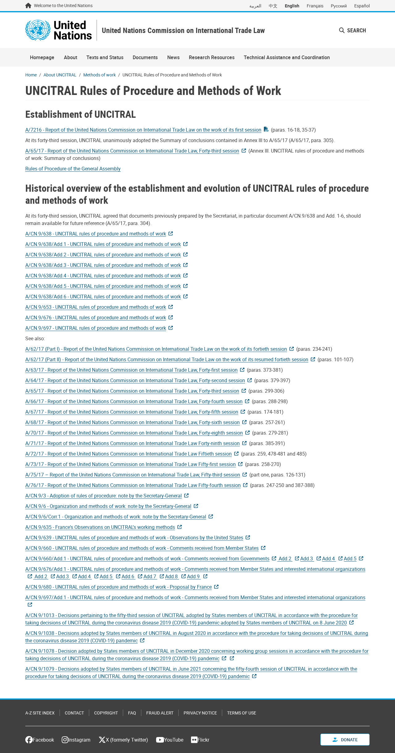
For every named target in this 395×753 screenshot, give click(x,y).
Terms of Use (241, 713)
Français (315, 6)
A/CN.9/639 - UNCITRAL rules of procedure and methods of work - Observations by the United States (134, 537)
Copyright (106, 713)
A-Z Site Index (40, 713)
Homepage (42, 57)
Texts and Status (104, 57)
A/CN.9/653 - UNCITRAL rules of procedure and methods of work (95, 307)
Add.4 (329, 558)
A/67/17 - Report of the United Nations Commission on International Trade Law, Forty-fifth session (131, 411)
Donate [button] (349, 740)
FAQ (132, 713)
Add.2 (285, 558)
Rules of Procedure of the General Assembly (73, 168)
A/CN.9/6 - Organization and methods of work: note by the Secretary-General (108, 506)
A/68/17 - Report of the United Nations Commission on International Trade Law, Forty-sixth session (132, 422)
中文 (273, 6)
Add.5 (350, 558)
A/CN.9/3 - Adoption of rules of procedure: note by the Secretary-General (103, 495)
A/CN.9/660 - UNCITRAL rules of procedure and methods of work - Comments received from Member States (142, 548)
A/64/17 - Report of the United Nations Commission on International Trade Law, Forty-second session (135, 380)
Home (31, 75)
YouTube (173, 739)
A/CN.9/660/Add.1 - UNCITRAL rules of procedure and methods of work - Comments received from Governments (147, 558)
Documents (145, 57)
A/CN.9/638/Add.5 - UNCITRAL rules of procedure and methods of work (103, 286)
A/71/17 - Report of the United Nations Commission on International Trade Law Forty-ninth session (132, 443)
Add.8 (172, 576)
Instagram (79, 739)
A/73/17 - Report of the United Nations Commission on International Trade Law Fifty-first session (130, 464)
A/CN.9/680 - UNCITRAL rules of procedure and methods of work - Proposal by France (118, 586)
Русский (339, 6)
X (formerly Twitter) (127, 739)
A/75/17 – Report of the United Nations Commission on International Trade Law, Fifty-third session (132, 474)
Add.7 (150, 576)
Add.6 (128, 576)
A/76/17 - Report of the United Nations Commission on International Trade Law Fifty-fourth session (133, 485)
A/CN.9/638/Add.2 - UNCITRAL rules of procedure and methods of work (103, 254)
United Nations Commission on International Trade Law (183, 30)
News (173, 57)
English (292, 6)
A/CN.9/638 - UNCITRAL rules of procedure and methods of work (95, 233)
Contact (74, 713)
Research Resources (212, 57)
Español (362, 6)
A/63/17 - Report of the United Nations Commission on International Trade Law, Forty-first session (131, 369)
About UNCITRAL (60, 75)
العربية (255, 6)
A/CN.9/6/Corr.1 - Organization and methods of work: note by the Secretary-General (115, 516)
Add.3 (307, 558)
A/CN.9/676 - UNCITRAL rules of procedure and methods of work (95, 317)
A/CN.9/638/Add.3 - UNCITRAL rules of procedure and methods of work (103, 265)
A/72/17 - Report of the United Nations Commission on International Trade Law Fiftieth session (128, 453)
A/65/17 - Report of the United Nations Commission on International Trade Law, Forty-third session (132, 150)
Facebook (43, 739)
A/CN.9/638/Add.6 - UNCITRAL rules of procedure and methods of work (103, 296)
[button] (352, 30)
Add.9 (194, 576)
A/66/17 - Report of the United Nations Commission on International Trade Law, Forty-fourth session (134, 401)
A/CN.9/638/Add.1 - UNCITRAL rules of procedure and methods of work (103, 244)
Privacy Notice (200, 713)
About (70, 57)
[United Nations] (58, 30)
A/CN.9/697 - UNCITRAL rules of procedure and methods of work (95, 328)
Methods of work (99, 75)
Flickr (203, 739)
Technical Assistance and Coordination (287, 57)
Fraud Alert (159, 713)
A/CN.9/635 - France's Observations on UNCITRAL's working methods (100, 527)
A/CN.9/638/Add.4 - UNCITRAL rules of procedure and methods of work (103, 275)
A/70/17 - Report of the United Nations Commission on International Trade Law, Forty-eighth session (134, 432)
